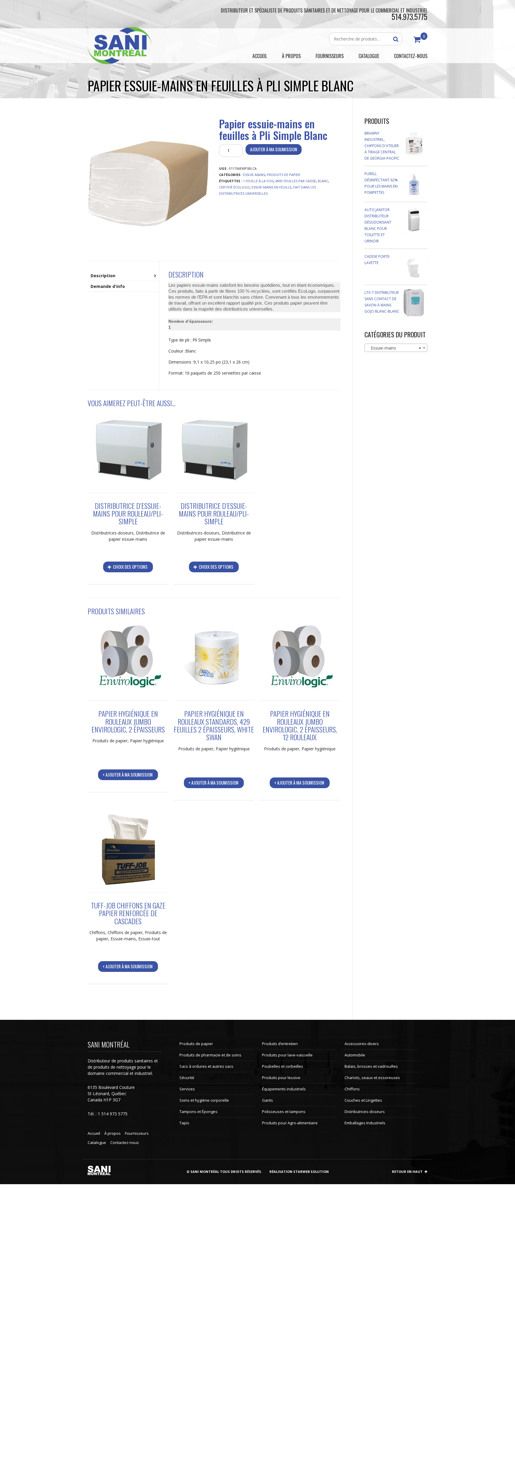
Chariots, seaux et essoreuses (372, 1077)
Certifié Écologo (234, 187)
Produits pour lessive (281, 1077)
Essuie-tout (149, 939)
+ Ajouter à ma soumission (128, 774)
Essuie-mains (254, 174)
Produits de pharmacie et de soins (210, 1055)
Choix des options (130, 566)
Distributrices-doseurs (112, 533)
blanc (323, 181)
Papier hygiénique (147, 740)
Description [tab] (103, 275)
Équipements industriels (284, 1089)
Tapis (184, 1123)
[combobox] (396, 348)
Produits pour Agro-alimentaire (290, 1123)
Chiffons (97, 932)
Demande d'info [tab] (108, 286)
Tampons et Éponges (198, 1111)
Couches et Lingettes (363, 1100)
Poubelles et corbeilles (282, 1066)
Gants (267, 1100)
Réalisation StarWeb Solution (299, 1171)
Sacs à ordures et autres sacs (206, 1066)
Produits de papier (283, 174)
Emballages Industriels (365, 1123)
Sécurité (186, 1077)
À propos (112, 1133)
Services (187, 1089)
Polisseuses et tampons (283, 1111)
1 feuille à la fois (258, 181)
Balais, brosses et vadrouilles (371, 1066)
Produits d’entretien (280, 1043)
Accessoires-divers (362, 1043)
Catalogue (97, 1142)
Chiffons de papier (125, 932)
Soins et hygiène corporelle (204, 1100)
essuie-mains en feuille (271, 187)
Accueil (94, 1133)
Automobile (355, 1055)
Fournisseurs (137, 1133)
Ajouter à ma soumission (273, 149)
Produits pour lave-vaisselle (287, 1055)
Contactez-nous (124, 1142)
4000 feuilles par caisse (295, 181)
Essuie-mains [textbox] (394, 348)
